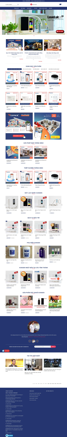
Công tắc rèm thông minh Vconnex (54, 107)
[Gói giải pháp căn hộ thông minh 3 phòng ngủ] (47, 126)
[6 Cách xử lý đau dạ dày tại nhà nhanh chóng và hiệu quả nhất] (55, 302)
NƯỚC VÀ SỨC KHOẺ (43, 8)
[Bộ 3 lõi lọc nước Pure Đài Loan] (55, 252)
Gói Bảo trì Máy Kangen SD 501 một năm (55, 235)
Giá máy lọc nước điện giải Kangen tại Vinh (25, 285)
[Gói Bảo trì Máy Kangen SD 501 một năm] (55, 227)
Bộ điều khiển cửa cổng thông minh (11, 107)
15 (57, 383)
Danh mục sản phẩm (33, 66)
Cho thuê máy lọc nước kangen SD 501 (26, 235)
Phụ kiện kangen (33, 242)
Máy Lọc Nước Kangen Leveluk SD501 (26, 210)
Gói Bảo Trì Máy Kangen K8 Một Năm (40, 235)
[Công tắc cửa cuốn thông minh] (40, 98)
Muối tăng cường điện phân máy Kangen (26, 260)
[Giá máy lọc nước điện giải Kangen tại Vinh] (26, 277)
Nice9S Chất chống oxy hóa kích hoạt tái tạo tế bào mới (40, 310)
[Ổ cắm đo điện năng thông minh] (26, 77)
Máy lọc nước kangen (33, 193)
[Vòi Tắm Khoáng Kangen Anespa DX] (55, 202)
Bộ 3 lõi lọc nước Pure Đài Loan (55, 259)
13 (53, 383)
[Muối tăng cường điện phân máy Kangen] (26, 252)
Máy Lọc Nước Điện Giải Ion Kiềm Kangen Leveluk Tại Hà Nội (55, 285)
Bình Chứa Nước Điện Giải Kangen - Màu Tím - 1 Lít (39, 260)
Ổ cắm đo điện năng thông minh (26, 85)
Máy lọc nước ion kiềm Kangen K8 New (12, 210)
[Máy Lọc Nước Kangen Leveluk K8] (40, 202)
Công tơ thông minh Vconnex (40, 85)
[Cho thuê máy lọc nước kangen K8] (12, 227)
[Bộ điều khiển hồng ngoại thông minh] (55, 77)
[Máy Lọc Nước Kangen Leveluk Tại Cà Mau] (40, 277)
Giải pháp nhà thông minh (52, 52)
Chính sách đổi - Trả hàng (33, 398)
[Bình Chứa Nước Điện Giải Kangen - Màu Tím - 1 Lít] (40, 252)
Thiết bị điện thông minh (33, 168)
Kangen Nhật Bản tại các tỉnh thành (33, 267)
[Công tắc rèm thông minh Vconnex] (55, 98)
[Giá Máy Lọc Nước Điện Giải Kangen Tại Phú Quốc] (12, 277)
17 (60, 383)
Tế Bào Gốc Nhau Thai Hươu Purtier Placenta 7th (11, 310)
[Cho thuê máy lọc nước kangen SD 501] (26, 227)
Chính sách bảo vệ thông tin (33, 396)
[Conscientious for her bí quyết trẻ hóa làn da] (26, 302)
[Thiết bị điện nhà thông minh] (19, 126)
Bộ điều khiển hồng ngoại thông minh (55, 86)
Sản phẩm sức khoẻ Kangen (33, 292)
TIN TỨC (35, 8)
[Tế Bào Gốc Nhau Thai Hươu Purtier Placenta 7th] (12, 302)
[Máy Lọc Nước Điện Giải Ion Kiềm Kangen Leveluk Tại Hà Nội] (55, 277)
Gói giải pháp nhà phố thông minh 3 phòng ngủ (12, 161)
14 (55, 383)
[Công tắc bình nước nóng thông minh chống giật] (12, 77)
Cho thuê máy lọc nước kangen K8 (12, 235)
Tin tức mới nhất (33, 356)
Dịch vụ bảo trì (33, 218)
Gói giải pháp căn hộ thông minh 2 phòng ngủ (40, 161)
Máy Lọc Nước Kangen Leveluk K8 (40, 210)
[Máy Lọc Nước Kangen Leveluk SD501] (26, 202)
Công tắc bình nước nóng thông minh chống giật (12, 86)
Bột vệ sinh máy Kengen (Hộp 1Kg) (11, 260)
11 (50, 383)
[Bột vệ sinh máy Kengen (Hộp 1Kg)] (12, 252)
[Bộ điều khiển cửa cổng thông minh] (12, 98)
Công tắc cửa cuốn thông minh (40, 106)
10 (48, 383)
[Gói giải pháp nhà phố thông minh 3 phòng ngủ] (12, 152)
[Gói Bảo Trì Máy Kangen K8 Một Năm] (40, 227)
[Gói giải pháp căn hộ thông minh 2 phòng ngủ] (40, 152)
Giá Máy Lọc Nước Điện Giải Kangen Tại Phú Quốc (11, 285)
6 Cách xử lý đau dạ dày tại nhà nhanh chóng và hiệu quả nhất (55, 310)
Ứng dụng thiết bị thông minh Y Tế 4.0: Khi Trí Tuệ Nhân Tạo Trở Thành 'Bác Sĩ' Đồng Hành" (14, 370)
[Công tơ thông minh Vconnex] (40, 77)
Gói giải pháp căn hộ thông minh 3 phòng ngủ (26, 161)
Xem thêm (40, 61)
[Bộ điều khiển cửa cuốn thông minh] (26, 98)
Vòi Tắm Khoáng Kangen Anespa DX (55, 210)
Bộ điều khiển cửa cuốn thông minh (26, 107)
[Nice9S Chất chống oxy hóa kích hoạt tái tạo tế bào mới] (40, 302)
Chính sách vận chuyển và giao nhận (35, 393)
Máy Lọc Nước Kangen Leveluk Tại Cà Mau (40, 285)
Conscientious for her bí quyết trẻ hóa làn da (26, 310)
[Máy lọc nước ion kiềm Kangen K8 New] (12, 202)
